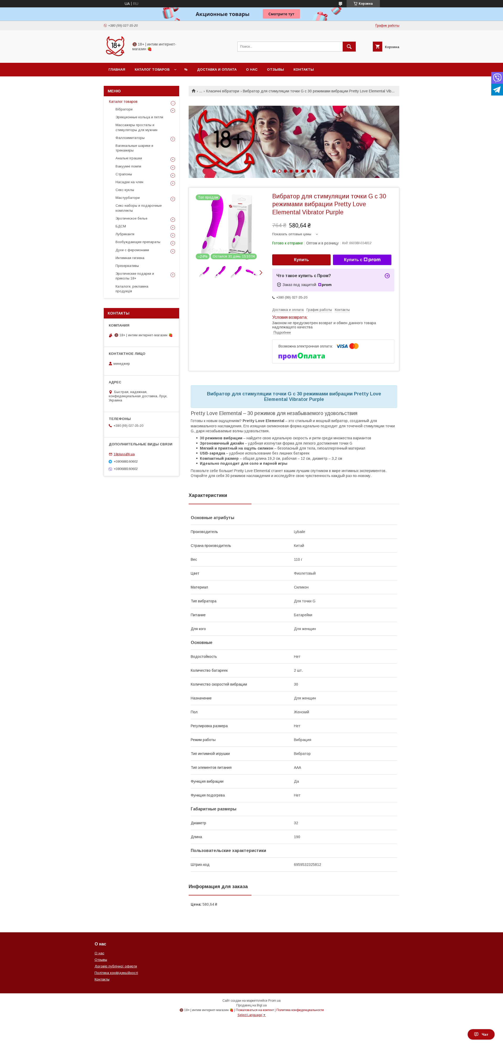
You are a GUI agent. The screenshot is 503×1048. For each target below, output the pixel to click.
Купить (301, 259)
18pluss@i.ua (124, 454)
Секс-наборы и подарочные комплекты (139, 208)
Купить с (353, 259)
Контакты (303, 69)
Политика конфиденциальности (300, 1010)
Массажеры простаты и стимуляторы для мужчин (136, 127)
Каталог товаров (152, 69)
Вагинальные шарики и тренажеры (134, 148)
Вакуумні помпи (128, 166)
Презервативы (127, 266)
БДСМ (121, 226)
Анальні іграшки (129, 158)
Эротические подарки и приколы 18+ (135, 276)
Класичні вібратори (222, 91)
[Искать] (349, 47)
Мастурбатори (128, 198)
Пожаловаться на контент (255, 1010)
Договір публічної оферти (116, 966)
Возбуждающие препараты (138, 242)
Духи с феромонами (132, 250)
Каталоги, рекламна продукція (132, 288)
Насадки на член (129, 182)
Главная (116, 69)
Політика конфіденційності (116, 973)
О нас (252, 69)
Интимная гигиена (130, 258)
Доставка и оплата (217, 69)
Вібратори (124, 109)
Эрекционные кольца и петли (139, 117)
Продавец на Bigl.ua (251, 1005)
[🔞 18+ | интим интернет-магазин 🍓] (115, 56)
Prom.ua (274, 1000)
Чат (485, 1034)
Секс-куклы (125, 190)
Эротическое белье (131, 218)
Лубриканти (125, 234)
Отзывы (275, 69)
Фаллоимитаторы (130, 138)
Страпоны (124, 174)
